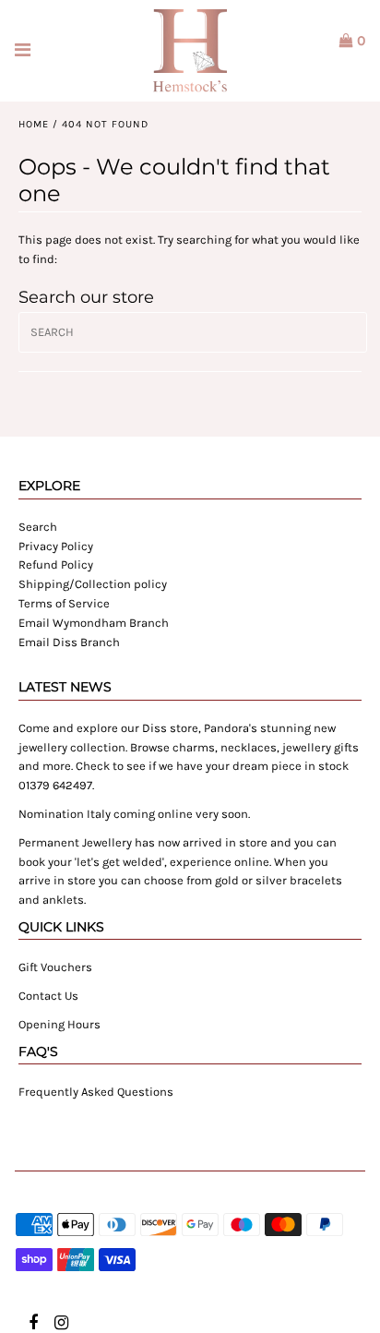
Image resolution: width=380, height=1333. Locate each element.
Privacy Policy (55, 546)
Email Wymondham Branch (93, 623)
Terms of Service (64, 603)
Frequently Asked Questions (95, 1092)
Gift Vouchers (55, 967)
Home (33, 124)
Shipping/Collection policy (92, 584)
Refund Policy (55, 564)
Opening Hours (59, 1024)
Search (37, 527)
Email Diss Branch (69, 642)
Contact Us (48, 996)
